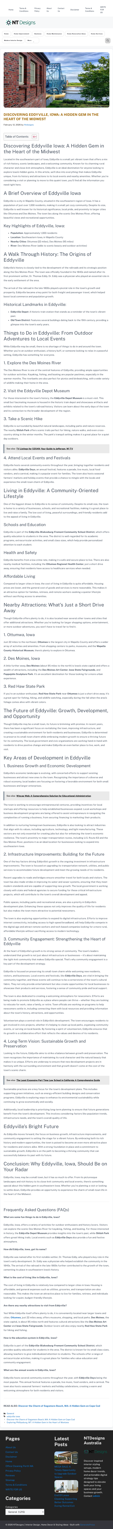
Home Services (97, 34)
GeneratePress (87, 1524)
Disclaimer (74, 10)
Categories (12, 1507)
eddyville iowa (13, 1416)
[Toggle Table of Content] (33, 136)
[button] (108, 40)
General (10, 1413)
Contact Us (61, 9)
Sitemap (10, 1480)
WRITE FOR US (103, 9)
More (30, 40)
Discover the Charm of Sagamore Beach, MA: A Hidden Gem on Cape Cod (59, 1406)
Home (11, 10)
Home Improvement (21, 34)
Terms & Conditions (23, 9)
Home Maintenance (54, 34)
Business (37, 34)
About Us (49, 9)
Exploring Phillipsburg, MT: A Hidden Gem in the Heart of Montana (38, 1422)
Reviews (10, 1475)
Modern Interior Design (13, 40)
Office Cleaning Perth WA (19, 1466)
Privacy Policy (37, 9)
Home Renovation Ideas (76, 34)
